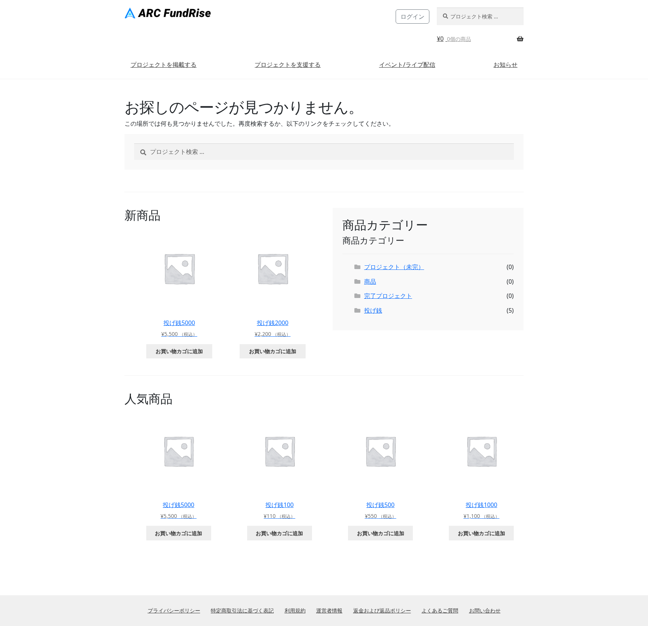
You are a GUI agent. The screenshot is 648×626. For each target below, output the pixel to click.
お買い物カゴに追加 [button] (179, 351)
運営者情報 (329, 610)
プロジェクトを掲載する (163, 64)
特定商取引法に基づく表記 (242, 610)
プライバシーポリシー (174, 610)
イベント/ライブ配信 (407, 64)
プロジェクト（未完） (394, 267)
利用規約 (295, 610)
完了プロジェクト (388, 296)
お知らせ (506, 64)
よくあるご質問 (440, 610)
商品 (370, 281)
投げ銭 (373, 310)
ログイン (412, 16)
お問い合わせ (485, 610)
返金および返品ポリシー (382, 610)
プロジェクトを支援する (288, 64)
